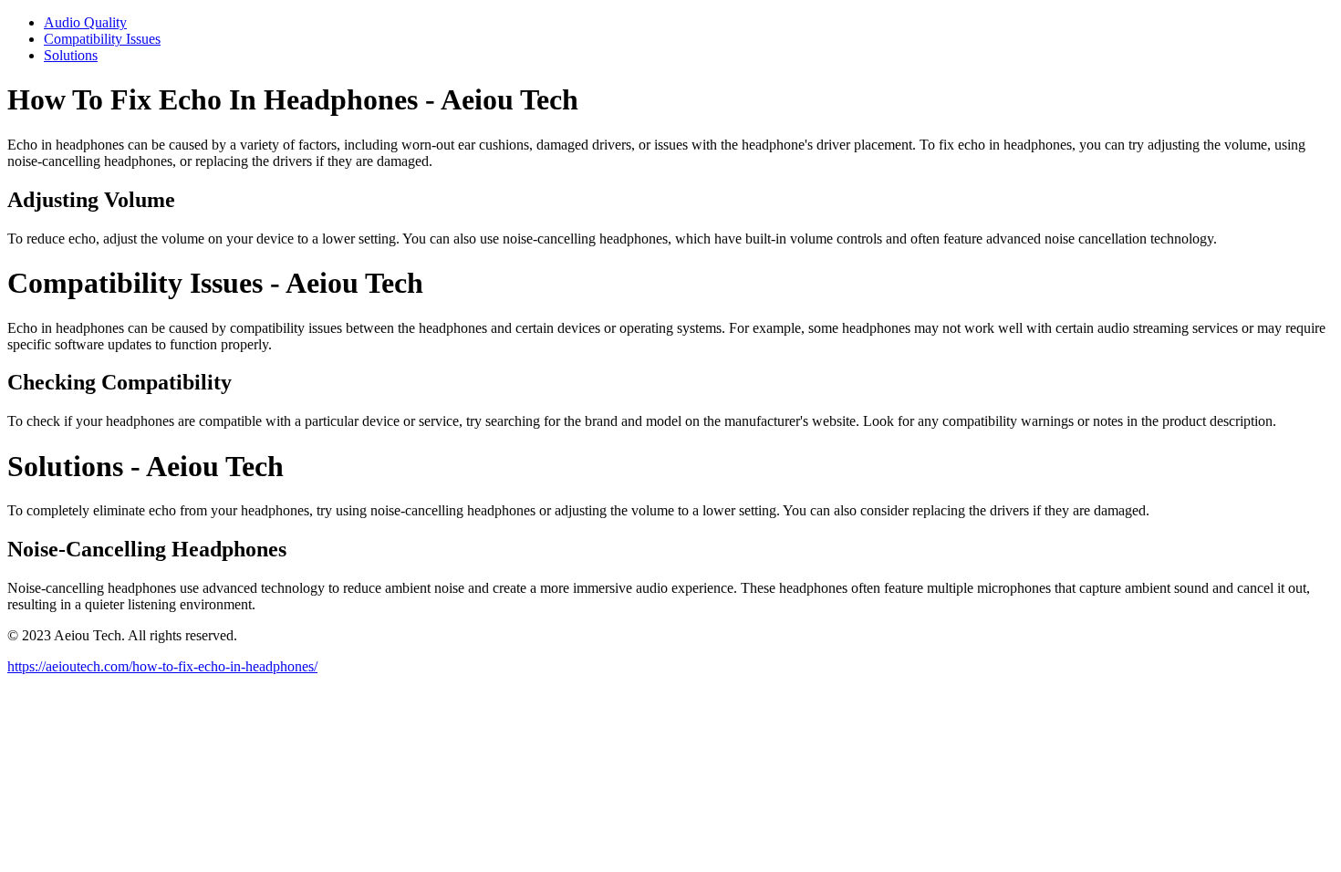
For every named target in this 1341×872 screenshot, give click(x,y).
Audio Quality (85, 22)
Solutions (71, 55)
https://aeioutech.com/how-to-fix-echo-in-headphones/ (162, 666)
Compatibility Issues (102, 39)
